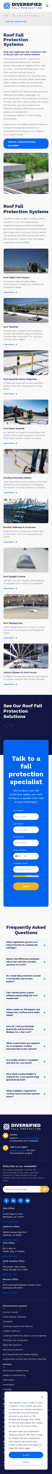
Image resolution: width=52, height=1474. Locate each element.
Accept (26, 1455)
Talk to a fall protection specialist (21, 144)
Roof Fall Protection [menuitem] (13, 1349)
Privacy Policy (9, 1470)
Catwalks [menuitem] (7, 1321)
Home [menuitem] (6, 16)
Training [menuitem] (7, 1389)
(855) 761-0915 (10, 1293)
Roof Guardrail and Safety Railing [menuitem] (20, 1354)
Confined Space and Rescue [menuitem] (18, 1326)
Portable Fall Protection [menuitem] (15, 1340)
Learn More (8, 292)
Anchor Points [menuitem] (10, 1312)
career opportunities (28, 1138)
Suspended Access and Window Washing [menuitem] (24, 1359)
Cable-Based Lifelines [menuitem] (14, 1317)
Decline (26, 1462)
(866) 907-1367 (10, 1274)
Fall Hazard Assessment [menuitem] (15, 1370)
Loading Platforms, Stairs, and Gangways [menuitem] (24, 1335)
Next (26, 886)
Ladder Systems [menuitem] (11, 1331)
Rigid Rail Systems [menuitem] (12, 1345)
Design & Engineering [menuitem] (14, 1375)
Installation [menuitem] (9, 1384)
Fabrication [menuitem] (9, 1380)
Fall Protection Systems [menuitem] (25, 16)
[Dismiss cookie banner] (42, 1397)
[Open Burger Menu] (47, 6)
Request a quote (18, 1150)
